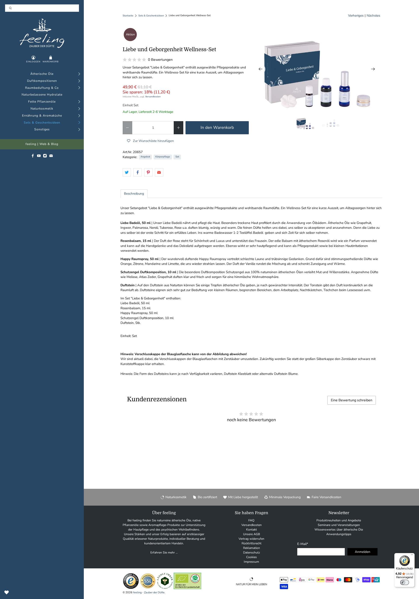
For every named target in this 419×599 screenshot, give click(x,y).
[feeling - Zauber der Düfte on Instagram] (45, 157)
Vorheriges (356, 15)
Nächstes (373, 15)
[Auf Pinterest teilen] (148, 172)
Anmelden (362, 552)
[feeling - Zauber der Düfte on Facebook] (33, 157)
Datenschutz (251, 552)
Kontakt (251, 529)
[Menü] (412, 555)
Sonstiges (42, 129)
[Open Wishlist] (6, 592)
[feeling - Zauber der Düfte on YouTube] (39, 157)
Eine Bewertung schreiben (351, 400)
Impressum (251, 562)
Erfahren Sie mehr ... (164, 552)
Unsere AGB (251, 534)
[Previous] (260, 69)
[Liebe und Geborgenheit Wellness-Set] (317, 69)
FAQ (251, 520)
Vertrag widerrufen (251, 539)
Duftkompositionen (42, 81)
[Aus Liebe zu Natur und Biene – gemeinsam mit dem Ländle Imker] (165, 588)
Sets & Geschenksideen (42, 123)
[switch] (404, 582)
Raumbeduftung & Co (42, 88)
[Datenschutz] (148, 588)
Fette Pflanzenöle (42, 102)
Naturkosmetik (42, 109)
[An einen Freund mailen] (159, 172)
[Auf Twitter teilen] (127, 172)
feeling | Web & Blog (42, 144)
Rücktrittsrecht (251, 543)
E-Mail (302, 544)
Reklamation (251, 548)
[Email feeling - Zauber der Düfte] (51, 157)
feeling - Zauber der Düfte (149, 592)
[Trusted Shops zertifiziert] (131, 588)
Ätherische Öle (41, 74)
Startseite (128, 15)
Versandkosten (153, 96)
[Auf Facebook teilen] (137, 172)
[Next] (373, 69)
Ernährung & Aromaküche (42, 116)
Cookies (251, 557)
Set (177, 156)
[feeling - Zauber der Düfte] (42, 33)
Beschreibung (134, 193)
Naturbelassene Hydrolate (42, 95)
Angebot (145, 156)
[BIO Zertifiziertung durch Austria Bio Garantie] (187, 588)
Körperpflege (162, 156)
